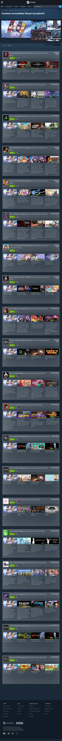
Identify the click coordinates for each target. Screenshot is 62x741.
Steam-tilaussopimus (7, 708)
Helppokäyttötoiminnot (34, 708)
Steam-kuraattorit (5, 10)
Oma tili (46, 713)
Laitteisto (19, 711)
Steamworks (6, 711)
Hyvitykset (31, 716)
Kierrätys (19, 713)
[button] (2, 6)
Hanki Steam (48, 706)
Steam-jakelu (6, 713)
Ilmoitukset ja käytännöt (34, 711)
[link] (26, 67)
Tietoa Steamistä (7, 706)
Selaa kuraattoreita (13, 10)
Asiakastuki (47, 711)
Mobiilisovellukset (49, 708)
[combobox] (46, 6)
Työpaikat (19, 708)
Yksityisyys (31, 706)
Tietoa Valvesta (20, 706)
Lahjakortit (5, 716)
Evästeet (31, 713)
